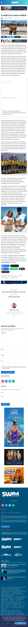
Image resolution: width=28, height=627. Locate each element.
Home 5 (10, 606)
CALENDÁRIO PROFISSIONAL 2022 (17, 594)
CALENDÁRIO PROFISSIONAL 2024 (7, 596)
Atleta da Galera (9, 587)
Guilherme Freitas (8, 17)
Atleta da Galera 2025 (17, 587)
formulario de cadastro (17, 603)
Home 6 (15, 606)
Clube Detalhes (12, 600)
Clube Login (18, 600)
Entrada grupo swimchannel (12, 602)
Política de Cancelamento (10, 614)
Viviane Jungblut (10, 132)
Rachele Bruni (5, 277)
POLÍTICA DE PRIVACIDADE (17, 620)
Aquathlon (3, 587)
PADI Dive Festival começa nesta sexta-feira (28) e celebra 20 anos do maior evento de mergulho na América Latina (16, 571)
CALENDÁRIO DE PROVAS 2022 (16, 589)
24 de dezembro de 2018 (19, 17)
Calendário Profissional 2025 (20, 596)
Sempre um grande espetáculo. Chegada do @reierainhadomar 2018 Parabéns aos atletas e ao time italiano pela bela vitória (14, 113)
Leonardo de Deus (15, 143)
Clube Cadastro (12, 599)
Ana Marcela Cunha (17, 137)
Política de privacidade (20, 614)
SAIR (8, 623)
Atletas (24, 587)
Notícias (13, 613)
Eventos (2, 603)
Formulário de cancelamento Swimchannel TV (9, 605)
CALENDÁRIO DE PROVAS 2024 (20, 591)
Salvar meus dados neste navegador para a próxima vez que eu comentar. (14, 367)
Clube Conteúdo (20, 599)
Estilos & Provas (22, 602)
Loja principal (3, 609)
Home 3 (2, 606)
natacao (20, 275)
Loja (23, 607)
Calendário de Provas (5, 589)
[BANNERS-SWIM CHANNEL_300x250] (14, 457)
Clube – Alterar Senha (9, 598)
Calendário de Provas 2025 (6, 592)
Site (2, 361)
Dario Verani (14, 275)
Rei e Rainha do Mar (13, 277)
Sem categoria (6, 12)
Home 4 (6, 606)
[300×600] (14, 427)
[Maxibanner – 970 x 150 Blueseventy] (14, 8)
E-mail (3, 355)
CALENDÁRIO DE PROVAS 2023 (7, 591)
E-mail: (2, 392)
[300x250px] (14, 475)
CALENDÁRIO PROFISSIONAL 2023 (7, 595)
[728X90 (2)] (14, 282)
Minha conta (3, 613)
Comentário (4, 332)
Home (2, 12)
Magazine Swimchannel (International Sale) (9, 611)
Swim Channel (20, 116)
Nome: (2, 396)
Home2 (2, 607)
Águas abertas (7, 275)
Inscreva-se (7, 607)
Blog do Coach (4, 588)
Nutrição (2, 614)
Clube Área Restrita (4, 599)
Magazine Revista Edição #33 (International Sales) (10, 610)
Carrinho (2, 598)
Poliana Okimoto (9, 249)
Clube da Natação (4, 600)
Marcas (19, 611)
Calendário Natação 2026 (17, 592)
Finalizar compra (8, 603)
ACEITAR (20, 623)
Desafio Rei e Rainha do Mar (17, 187)
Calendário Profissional (5, 594)
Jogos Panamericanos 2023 (16, 607)
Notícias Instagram (20, 613)
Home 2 (24, 605)
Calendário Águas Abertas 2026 (14, 588)
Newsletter (9, 613)
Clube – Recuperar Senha (19, 598)
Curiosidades (3, 602)
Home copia (20, 606)
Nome (2, 349)
